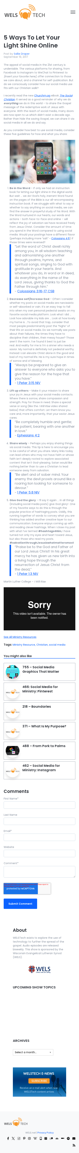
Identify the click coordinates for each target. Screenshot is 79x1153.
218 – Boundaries (36, 706)
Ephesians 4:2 (28, 435)
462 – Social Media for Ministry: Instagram (41, 767)
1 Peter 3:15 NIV (28, 383)
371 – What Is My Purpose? (44, 726)
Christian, (42, 645)
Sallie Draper (22, 54)
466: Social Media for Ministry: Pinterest (40, 688)
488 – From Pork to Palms (43, 746)
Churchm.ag (42, 95)
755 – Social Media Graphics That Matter (40, 669)
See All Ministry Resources (20, 637)
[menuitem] (16, 1121)
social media (57, 645)
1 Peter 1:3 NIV (27, 573)
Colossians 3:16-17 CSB (35, 291)
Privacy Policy (45, 1132)
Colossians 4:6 (60, 238)
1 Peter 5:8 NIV (28, 492)
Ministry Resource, (24, 645)
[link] (24, 12)
